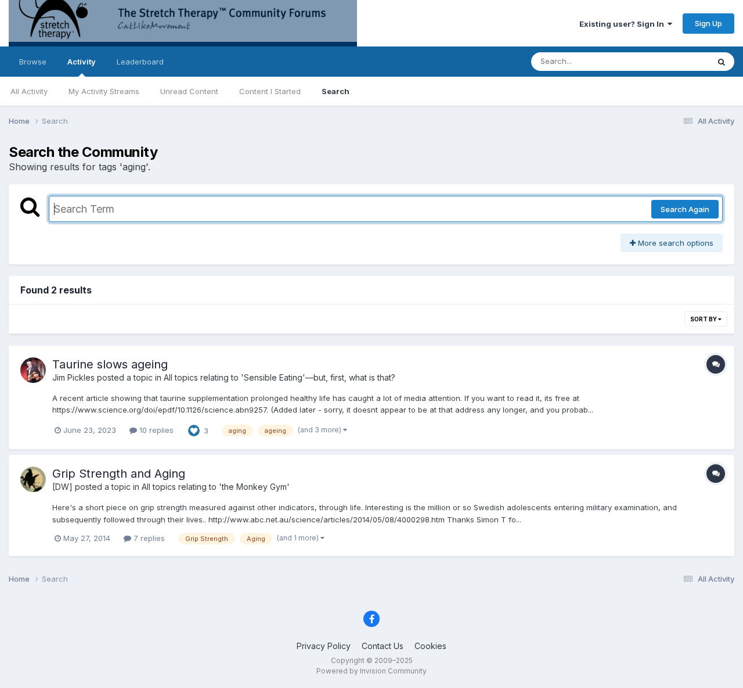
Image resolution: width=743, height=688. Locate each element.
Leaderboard (140, 61)
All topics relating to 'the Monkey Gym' (216, 487)
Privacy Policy (324, 646)
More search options (674, 243)
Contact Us (382, 646)
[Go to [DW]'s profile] (33, 479)
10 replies (155, 430)
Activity (81, 61)
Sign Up (708, 23)
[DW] (62, 487)
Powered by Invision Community (371, 670)
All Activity (29, 91)
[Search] (721, 61)
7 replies (148, 538)
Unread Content (189, 91)
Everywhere (672, 61)
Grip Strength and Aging (118, 474)
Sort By (704, 319)
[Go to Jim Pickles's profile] (33, 370)
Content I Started (270, 91)
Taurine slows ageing (110, 364)
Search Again (685, 209)
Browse (32, 61)
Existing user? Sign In (623, 23)
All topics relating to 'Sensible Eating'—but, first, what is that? (279, 377)
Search (335, 91)
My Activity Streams (103, 91)
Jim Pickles (73, 377)
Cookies (430, 646)
